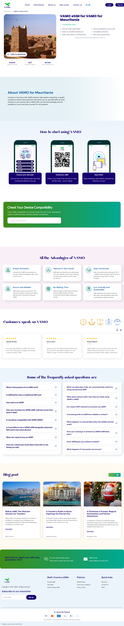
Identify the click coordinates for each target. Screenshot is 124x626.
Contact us (77, 5)
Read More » (9, 529)
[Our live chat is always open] (46, 559)
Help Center (64, 5)
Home (27, 5)
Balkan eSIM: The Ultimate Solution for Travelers (17, 512)
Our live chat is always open (59, 558)
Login (109, 5)
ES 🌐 (88, 5)
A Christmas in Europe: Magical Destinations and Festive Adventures (101, 513)
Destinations (39, 5)
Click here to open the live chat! (61, 561)
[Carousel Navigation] (62, 330)
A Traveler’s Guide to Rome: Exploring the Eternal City (59, 512)
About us (52, 5)
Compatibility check (69, 24)
